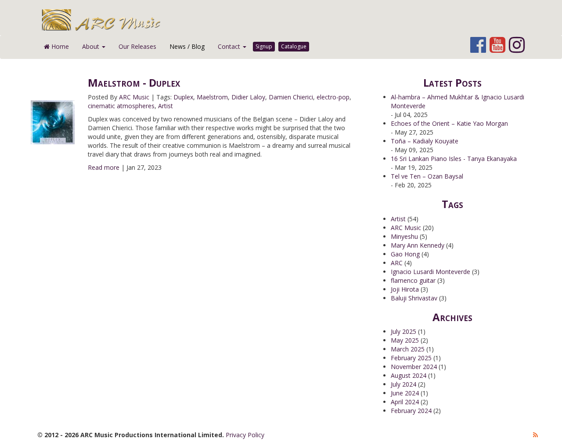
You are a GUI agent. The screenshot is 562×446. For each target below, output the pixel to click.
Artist (165, 106)
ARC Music (134, 97)
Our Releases (137, 46)
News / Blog (187, 46)
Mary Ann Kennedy (417, 245)
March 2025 (408, 349)
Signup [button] (264, 46)
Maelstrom (212, 97)
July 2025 (403, 331)
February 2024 (411, 410)
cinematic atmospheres (121, 106)
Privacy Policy (245, 435)
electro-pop (333, 97)
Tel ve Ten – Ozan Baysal (427, 176)
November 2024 (414, 366)
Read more (103, 167)
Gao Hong (405, 254)
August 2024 (408, 375)
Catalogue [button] (293, 46)
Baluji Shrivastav (414, 298)
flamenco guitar (413, 280)
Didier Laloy (248, 97)
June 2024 (405, 393)
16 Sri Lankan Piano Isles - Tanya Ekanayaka (454, 158)
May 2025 (405, 340)
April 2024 (405, 402)
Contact (230, 46)
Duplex (183, 97)
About (91, 46)
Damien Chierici (291, 97)
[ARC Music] (286, 20)
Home (59, 46)
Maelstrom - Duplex (134, 82)
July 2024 (403, 384)
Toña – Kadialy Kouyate (424, 141)
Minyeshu (404, 236)
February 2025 (411, 358)
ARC (397, 263)
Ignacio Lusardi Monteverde (430, 271)
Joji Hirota (405, 289)
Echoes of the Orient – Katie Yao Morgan (449, 123)
